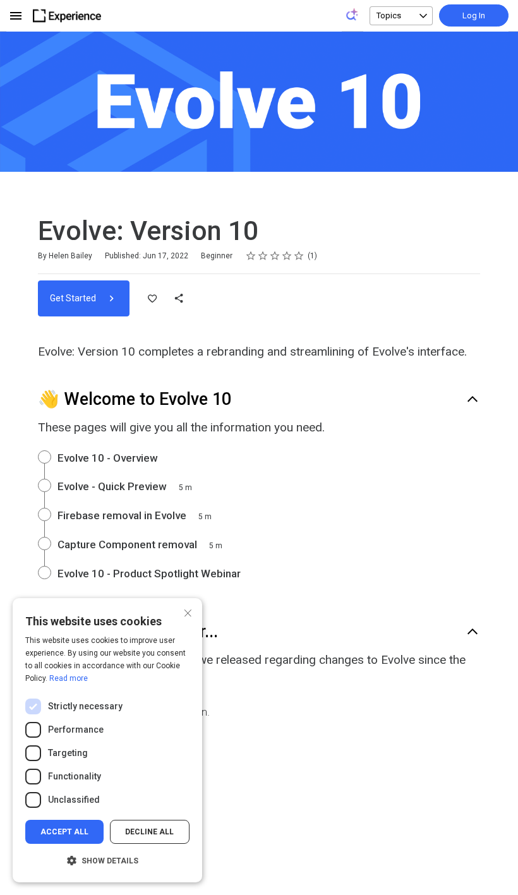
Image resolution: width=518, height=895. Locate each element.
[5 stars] (299, 255)
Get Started (74, 298)
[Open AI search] (352, 14)
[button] (107, 861)
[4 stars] (287, 255)
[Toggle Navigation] (16, 16)
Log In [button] (473, 15)
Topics (388, 15)
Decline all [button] (149, 831)
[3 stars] (275, 255)
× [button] (188, 611)
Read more (68, 678)
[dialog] (107, 740)
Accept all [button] (64, 831)
